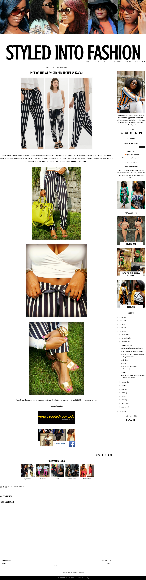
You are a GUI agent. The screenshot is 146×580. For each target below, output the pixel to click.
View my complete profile (131, 158)
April (123, 396)
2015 (121, 328)
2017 (121, 321)
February (125, 403)
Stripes (123, 364)
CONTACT (128, 61)
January (124, 407)
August (124, 382)
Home (56, 565)
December (125, 334)
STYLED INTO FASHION (73, 52)
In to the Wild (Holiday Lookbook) (131, 274)
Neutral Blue (131, 244)
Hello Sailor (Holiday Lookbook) (132, 348)
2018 (121, 317)
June (123, 389)
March (124, 400)
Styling (107, 61)
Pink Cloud (124, 360)
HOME (88, 61)
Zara (6, 487)
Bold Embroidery (131, 166)
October (124, 342)
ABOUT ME (97, 61)
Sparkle (123, 372)
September (125, 345)
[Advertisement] (56, 540)
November (125, 338)
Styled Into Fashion (132, 155)
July (123, 386)
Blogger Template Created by (73, 578)
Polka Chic (131, 307)
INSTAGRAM (117, 61)
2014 (121, 331)
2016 (121, 324)
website (70, 400)
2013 (121, 411)
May (123, 393)
